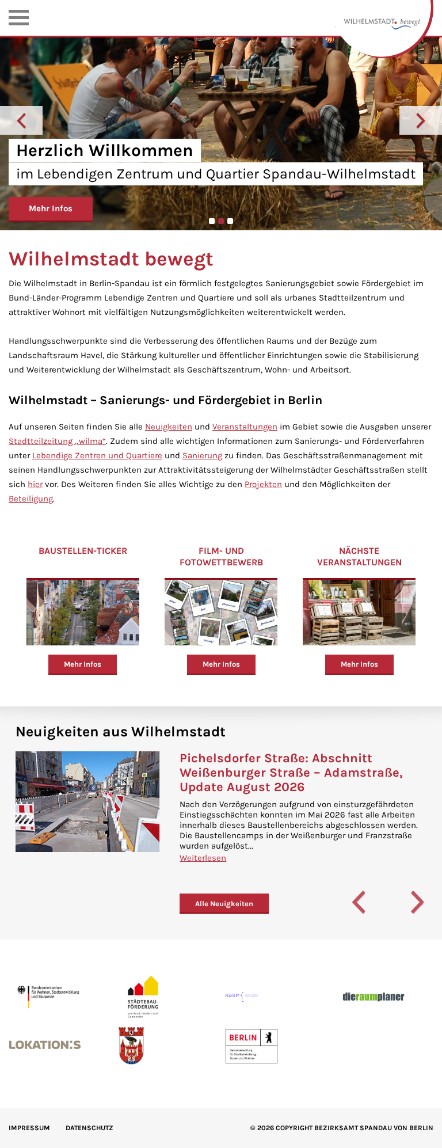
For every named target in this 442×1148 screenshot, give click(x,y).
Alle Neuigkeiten (224, 903)
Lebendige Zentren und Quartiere (97, 455)
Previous (21, 120)
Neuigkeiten (168, 426)
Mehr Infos (51, 208)
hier (35, 484)
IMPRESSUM (29, 1128)
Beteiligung (31, 498)
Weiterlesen (203, 858)
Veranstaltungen (244, 426)
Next (420, 120)
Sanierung (202, 455)
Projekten (263, 484)
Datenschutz (89, 1128)
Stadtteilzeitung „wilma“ (57, 441)
